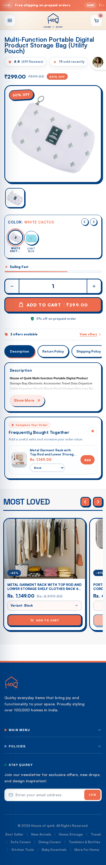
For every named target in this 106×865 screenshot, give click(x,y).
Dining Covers (50, 842)
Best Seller (14, 834)
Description (19, 351)
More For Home (86, 850)
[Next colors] (93, 221)
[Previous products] (85, 502)
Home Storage (71, 834)
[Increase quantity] (94, 286)
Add (87, 460)
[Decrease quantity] (12, 286)
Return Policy (53, 351)
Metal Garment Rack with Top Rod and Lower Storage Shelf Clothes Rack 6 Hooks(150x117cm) (53, 452)
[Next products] (98, 502)
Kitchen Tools (23, 850)
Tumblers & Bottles (84, 842)
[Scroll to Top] (96, 836)
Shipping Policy (88, 351)
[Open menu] (10, 20)
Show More (24, 400)
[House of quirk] (53, 20)
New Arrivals (41, 834)
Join (92, 795)
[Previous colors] (84, 221)
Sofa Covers (21, 842)
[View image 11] (15, 198)
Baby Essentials (54, 850)
